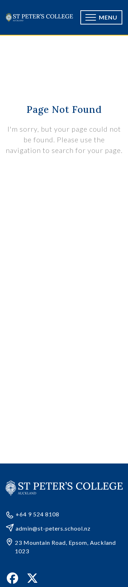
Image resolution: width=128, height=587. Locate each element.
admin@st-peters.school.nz (53, 528)
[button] (101, 17)
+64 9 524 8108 (37, 514)
